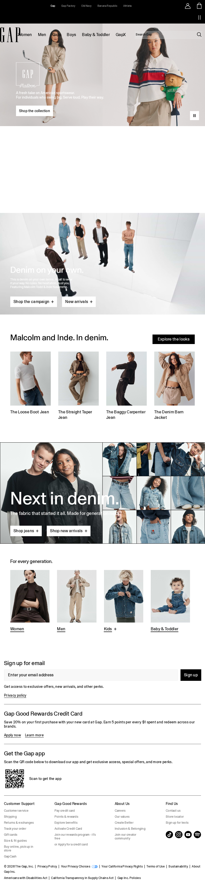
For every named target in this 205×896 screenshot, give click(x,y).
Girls (56, 34)
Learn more (34, 735)
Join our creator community (125, 836)
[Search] (199, 35)
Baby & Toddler (96, 34)
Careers (120, 810)
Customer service (16, 810)
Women (25, 34)
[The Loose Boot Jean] (30, 386)
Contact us (173, 810)
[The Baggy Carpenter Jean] (126, 386)
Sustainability (178, 866)
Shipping (10, 816)
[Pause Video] (194, 115)
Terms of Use (155, 866)
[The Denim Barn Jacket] (174, 386)
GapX (121, 34)
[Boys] (123, 601)
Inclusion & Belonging (130, 828)
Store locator (175, 816)
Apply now (12, 735)
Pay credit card (64, 810)
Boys (71, 34)
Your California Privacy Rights (122, 866)
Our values (122, 816)
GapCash (10, 856)
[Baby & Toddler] (170, 601)
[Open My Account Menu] (188, 6)
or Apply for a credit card (71, 844)
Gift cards (10, 834)
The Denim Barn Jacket (169, 415)
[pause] (199, 18)
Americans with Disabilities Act (25, 878)
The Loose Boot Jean (29, 412)
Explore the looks (174, 339)
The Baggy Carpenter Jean (126, 415)
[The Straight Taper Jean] (78, 386)
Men (42, 34)
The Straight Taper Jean (75, 415)
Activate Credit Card (68, 828)
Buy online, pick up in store (18, 848)
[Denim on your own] (102, 251)
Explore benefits (66, 822)
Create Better (124, 822)
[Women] (30, 601)
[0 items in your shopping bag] (199, 6)
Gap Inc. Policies (129, 878)
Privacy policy (15, 695)
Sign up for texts (177, 822)
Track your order (15, 828)
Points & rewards (66, 816)
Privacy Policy (47, 866)
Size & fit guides (15, 840)
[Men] (76, 601)
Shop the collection (34, 111)
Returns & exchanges (19, 822)
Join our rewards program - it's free (75, 836)
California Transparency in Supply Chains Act (82, 878)
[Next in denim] (102, 493)
